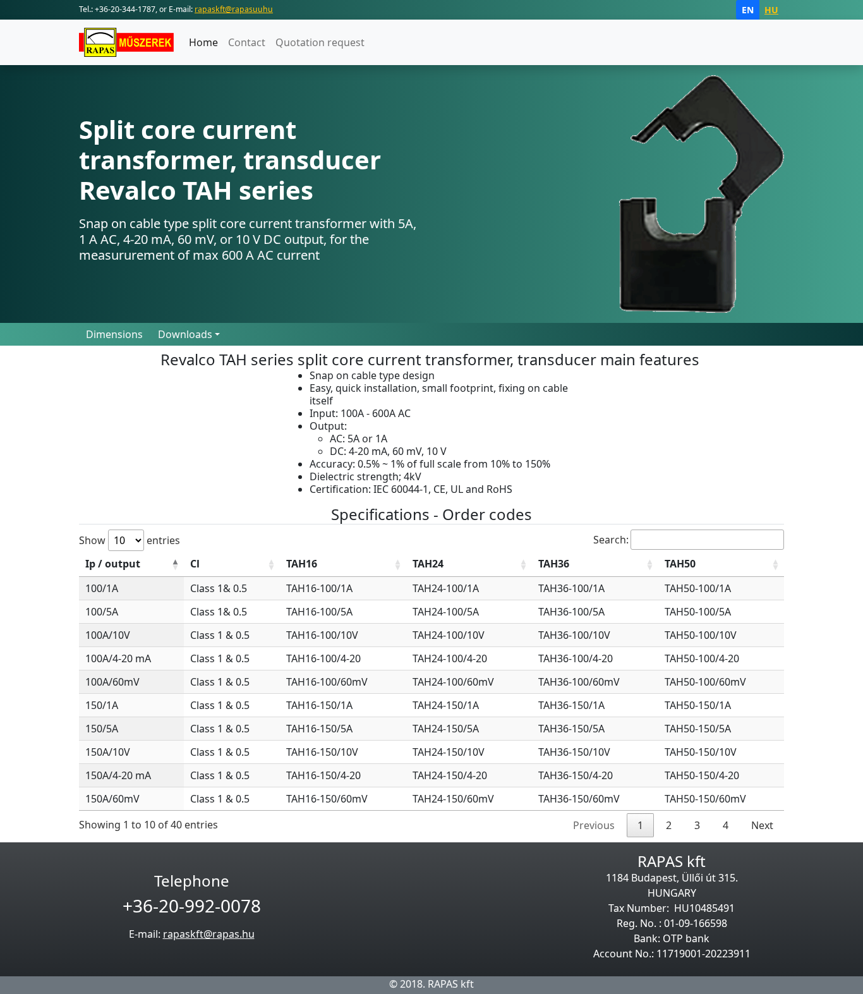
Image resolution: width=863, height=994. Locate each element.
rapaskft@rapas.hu (209, 934)
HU (771, 10)
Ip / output (112, 564)
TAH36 (553, 564)
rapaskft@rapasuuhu (234, 9)
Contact (246, 42)
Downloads (185, 334)
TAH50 (680, 564)
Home (203, 42)
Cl (195, 564)
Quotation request (320, 42)
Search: (611, 540)
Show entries (129, 540)
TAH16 (301, 564)
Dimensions (114, 334)
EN (748, 10)
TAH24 (428, 564)
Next (762, 825)
